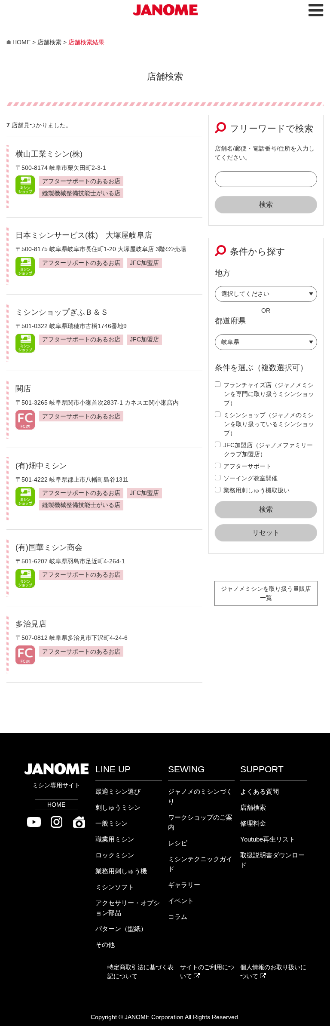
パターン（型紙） (121, 928)
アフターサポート (247, 466)
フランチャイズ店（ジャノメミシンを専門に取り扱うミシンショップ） (268, 393)
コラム (177, 916)
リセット (266, 532)
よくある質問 (259, 791)
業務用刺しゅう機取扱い (256, 490)
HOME (56, 804)
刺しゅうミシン (118, 807)
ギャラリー (184, 884)
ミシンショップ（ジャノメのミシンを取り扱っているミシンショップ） (268, 424)
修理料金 (253, 823)
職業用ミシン (114, 839)
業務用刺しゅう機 (121, 871)
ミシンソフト (114, 887)
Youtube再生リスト (267, 839)
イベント (181, 900)
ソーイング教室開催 (250, 478)
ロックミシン (114, 855)
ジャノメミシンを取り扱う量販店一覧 (266, 593)
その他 (105, 944)
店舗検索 (253, 807)
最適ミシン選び (118, 791)
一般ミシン (111, 823)
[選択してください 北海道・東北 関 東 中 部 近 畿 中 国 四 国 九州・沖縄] (266, 296)
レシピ (177, 843)
